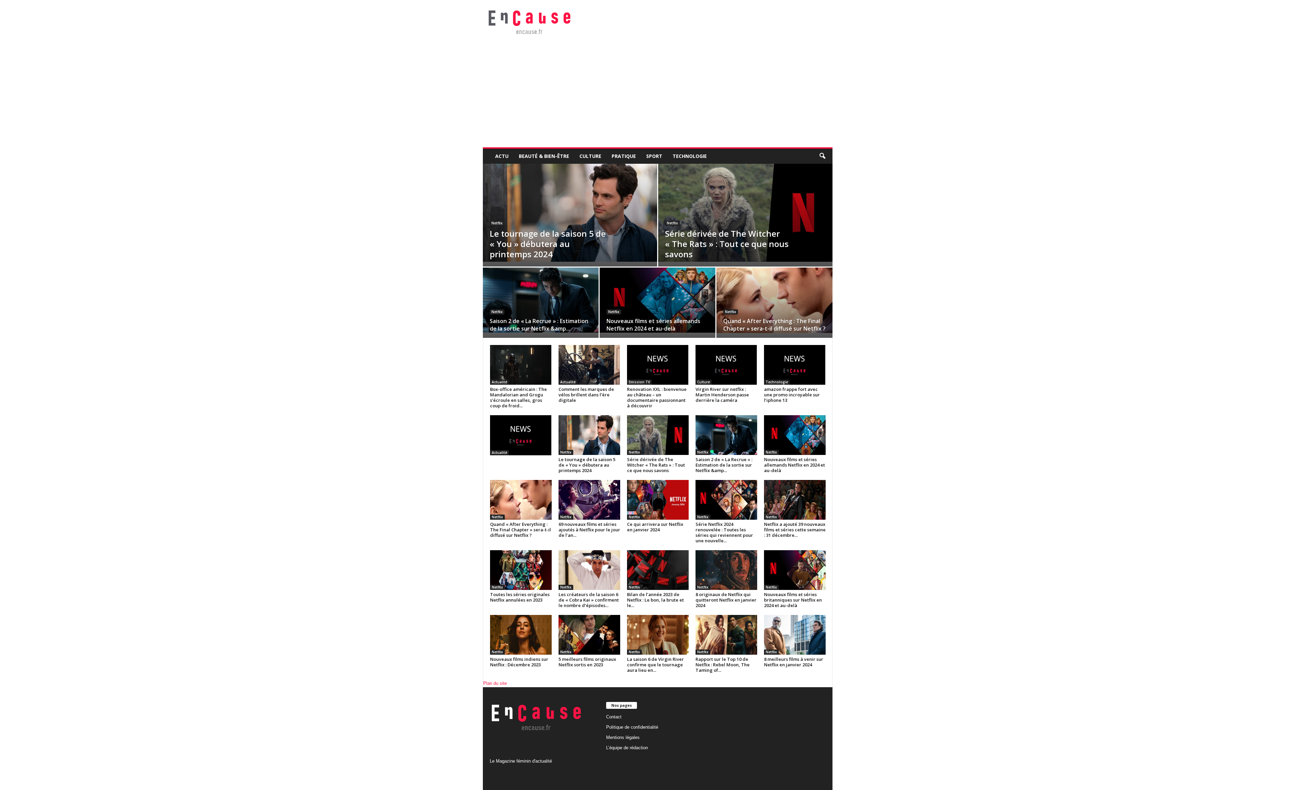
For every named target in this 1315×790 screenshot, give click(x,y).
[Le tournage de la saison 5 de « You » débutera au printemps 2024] (570, 213)
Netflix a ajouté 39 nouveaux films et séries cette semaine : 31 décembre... (795, 529)
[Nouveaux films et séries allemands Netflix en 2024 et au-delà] (657, 300)
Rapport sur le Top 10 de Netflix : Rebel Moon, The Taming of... (723, 664)
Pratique (624, 156)
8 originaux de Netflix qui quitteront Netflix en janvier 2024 (726, 599)
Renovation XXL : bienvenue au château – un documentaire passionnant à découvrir (657, 397)
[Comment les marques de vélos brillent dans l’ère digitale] (589, 365)
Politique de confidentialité (632, 727)
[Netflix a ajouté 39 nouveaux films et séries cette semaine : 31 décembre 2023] (795, 500)
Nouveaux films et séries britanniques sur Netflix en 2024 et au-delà (793, 599)
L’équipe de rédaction (627, 747)
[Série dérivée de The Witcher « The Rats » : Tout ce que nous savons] (745, 213)
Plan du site (495, 683)
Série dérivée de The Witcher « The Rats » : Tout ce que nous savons (727, 244)
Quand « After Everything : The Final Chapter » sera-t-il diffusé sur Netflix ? (774, 324)
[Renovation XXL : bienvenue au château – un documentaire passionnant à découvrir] (658, 365)
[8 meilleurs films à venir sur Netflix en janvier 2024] (795, 635)
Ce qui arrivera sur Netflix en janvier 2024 (655, 527)
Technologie (690, 156)
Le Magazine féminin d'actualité (521, 761)
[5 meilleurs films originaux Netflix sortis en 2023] (589, 635)
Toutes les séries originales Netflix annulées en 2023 (520, 597)
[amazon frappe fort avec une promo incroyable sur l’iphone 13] (795, 365)
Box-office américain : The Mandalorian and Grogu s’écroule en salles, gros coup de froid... (518, 397)
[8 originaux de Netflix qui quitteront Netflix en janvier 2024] (726, 570)
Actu (502, 156)
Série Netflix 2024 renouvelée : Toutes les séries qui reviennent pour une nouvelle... (724, 532)
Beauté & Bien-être (544, 156)
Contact (614, 716)
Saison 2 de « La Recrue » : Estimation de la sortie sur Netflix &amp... (539, 324)
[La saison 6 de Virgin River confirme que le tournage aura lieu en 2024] (658, 635)
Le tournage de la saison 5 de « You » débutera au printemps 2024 (548, 244)
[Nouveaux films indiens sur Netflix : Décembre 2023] (521, 635)
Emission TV (639, 382)
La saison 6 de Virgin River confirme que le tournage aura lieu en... (655, 664)
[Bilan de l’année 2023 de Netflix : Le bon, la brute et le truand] (658, 570)
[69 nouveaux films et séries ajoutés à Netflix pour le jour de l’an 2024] (589, 500)
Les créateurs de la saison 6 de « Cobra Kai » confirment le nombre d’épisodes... (589, 599)
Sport (654, 156)
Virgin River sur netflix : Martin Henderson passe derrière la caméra (722, 394)
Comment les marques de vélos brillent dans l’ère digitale (586, 394)
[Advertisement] (688, 96)
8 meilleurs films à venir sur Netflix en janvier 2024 (793, 662)
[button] (822, 156)
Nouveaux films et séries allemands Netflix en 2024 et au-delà (653, 324)
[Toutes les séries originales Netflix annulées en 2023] (521, 570)
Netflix (497, 223)
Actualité (499, 382)
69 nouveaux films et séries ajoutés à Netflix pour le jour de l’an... (589, 529)
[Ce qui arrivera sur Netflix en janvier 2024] (658, 500)
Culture (590, 156)
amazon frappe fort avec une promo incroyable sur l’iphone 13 (792, 394)
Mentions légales (623, 737)
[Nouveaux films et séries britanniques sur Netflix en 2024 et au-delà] (795, 570)
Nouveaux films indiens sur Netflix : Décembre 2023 (519, 662)
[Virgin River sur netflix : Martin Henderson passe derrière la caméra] (726, 365)
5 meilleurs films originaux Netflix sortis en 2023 (587, 662)
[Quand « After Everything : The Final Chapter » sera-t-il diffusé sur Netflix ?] (774, 300)
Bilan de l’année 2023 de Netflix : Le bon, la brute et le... (655, 599)
